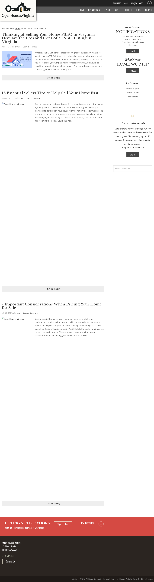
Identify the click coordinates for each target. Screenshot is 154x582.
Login (126, 3)
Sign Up (132, 51)
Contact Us (10, 561)
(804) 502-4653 (137, 3)
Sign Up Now (63, 524)
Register (117, 3)
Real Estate (133, 96)
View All (132, 154)
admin (74, 579)
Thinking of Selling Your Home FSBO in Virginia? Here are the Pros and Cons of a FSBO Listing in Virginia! (48, 38)
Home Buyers (132, 88)
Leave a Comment (30, 47)
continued (135, 144)
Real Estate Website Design (127, 579)
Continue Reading (53, 77)
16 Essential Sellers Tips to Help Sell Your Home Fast (50, 93)
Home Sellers (132, 92)
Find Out (133, 70)
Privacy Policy (108, 579)
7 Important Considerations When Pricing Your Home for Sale (52, 306)
